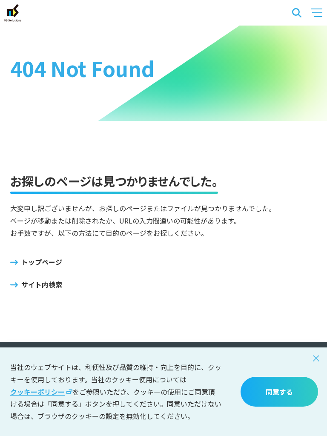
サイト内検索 (41, 284)
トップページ (41, 262)
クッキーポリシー (37, 392)
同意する (279, 392)
